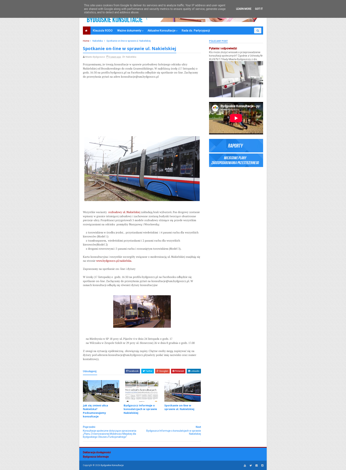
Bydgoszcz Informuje (96, 456)
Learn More (243, 8)
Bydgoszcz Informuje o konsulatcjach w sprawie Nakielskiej (140, 409)
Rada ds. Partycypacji (196, 30)
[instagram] (262, 465)
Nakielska (97, 40)
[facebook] (257, 465)
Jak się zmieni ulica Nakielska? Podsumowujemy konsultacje (95, 411)
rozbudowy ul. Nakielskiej (124, 212)
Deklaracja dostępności (97, 452)
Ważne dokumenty (129, 30)
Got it (259, 8)
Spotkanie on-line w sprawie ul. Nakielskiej (179, 407)
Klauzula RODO (103, 30)
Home (86, 40)
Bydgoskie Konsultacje (112, 465)
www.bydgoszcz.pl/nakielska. (114, 260)
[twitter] (251, 465)
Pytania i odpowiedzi (223, 48)
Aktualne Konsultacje (161, 30)
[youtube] (245, 465)
